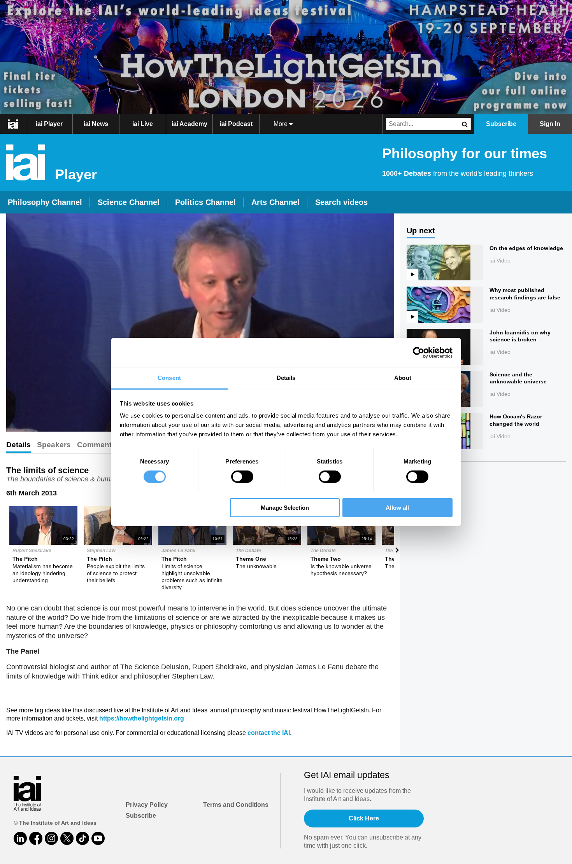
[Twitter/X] (67, 838)
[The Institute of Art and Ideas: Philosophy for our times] (17, 124)
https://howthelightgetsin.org (141, 718)
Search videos (341, 202)
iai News (96, 124)
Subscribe (141, 815)
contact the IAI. (269, 732)
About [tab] (402, 377)
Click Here (364, 818)
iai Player (49, 124)
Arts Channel (275, 202)
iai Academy (189, 124)
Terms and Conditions (235, 804)
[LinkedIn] (20, 838)
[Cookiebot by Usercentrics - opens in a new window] (418, 352)
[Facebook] (35, 838)
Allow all (397, 507)
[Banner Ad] (286, 57)
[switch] (242, 476)
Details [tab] (286, 377)
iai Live (142, 124)
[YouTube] (98, 838)
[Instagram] (51, 838)
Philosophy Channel (45, 202)
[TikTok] (82, 838)
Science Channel (129, 202)
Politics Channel (205, 202)
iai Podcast (236, 124)
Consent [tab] (169, 377)
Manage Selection (285, 507)
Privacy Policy (147, 804)
